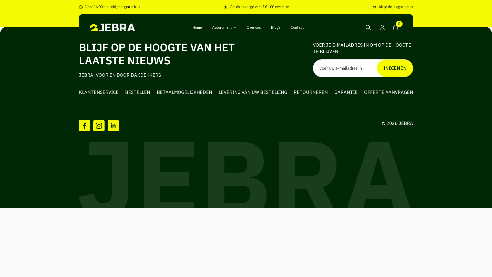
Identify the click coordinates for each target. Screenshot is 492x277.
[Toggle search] (368, 27)
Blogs (276, 27)
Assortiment (222, 27)
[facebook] (84, 125)
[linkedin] (113, 125)
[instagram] (99, 125)
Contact (297, 27)
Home (197, 27)
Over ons (254, 27)
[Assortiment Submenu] (237, 27)
